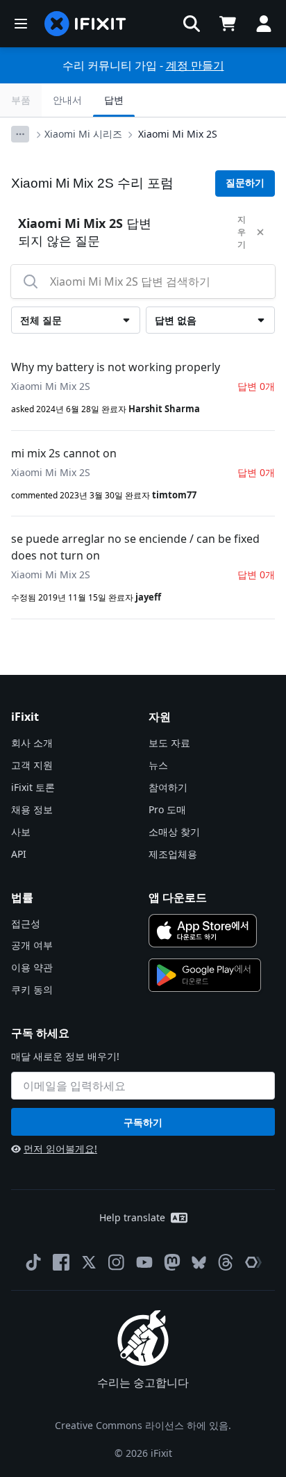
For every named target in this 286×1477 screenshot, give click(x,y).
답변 (114, 99)
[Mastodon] (172, 1262)
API (18, 853)
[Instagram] (116, 1262)
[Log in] (264, 24)
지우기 (241, 231)
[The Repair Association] (253, 1262)
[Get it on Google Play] (205, 975)
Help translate (132, 1217)
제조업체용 (173, 853)
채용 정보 (32, 809)
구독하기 (143, 1122)
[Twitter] (89, 1262)
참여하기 (168, 787)
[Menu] (20, 23)
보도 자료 (169, 742)
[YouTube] (144, 1262)
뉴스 (158, 765)
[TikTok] (33, 1262)
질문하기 (245, 182)
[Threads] (225, 1262)
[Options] (20, 134)
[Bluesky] (199, 1262)
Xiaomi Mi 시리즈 (83, 133)
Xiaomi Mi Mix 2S (177, 133)
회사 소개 (32, 742)
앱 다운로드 (178, 897)
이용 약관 (32, 967)
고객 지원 (32, 765)
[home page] (85, 23)
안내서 (67, 99)
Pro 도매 (167, 809)
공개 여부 (32, 945)
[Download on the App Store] (203, 930)
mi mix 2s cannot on (64, 453)
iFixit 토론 (33, 787)
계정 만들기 (195, 65)
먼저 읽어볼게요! (60, 1148)
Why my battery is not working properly (115, 367)
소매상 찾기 (174, 831)
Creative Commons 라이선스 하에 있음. (143, 1425)
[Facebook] (61, 1262)
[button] (191, 24)
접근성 (25, 923)
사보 (21, 831)
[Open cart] (228, 24)
